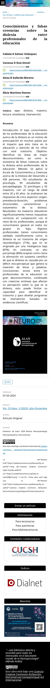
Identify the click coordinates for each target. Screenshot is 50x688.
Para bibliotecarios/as (25, 529)
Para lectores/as (25, 521)
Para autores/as (25, 525)
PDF (9, 382)
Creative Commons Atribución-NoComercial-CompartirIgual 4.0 (25, 449)
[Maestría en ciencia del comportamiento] (25, 635)
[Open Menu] (3, 3)
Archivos (40, 12)
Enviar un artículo (25, 505)
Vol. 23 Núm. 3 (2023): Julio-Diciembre (18, 15)
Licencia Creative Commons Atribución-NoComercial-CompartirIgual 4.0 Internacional (25, 676)
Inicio (5, 12)
